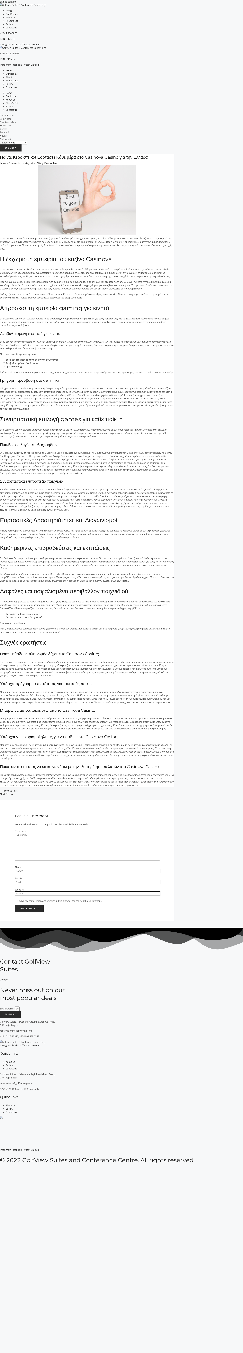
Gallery (9, 24)
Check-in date (7, 115)
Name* (19, 867)
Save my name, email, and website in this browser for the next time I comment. (60, 900)
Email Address (7, 1008)
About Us (10, 17)
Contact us (11, 27)
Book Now (11, 148)
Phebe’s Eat (12, 20)
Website (19, 889)
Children (4, 139)
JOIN (2, 38)
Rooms (3, 132)
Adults (3, 135)
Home (9, 10)
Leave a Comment (9, 163)
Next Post (6, 794)
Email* (18, 878)
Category (5, 142)
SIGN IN (11, 38)
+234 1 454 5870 (8, 33)
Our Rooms (12, 14)
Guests (3, 129)
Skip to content (8, 1)
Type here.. (21, 831)
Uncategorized (28, 163)
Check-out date (8, 122)
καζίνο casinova (147, 372)
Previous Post (8, 790)
